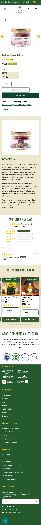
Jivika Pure (23, 524)
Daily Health (7, 439)
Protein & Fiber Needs (10, 428)
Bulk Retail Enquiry (9, 479)
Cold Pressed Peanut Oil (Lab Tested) (28, 299)
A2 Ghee (5, 398)
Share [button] (6, 109)
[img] (7, 254)
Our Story (6, 455)
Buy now (20, 96)
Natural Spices (7, 409)
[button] (5, 9)
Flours (4, 405)
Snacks (5, 416)
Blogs (4, 458)
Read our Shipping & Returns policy (16, 104)
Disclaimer (6, 469)
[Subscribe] (36, 501)
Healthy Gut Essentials (11, 432)
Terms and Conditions (11, 465)
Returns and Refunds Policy (13, 472)
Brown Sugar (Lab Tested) (10, 298)
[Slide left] (2, 36)
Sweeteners (6, 412)
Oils (3, 402)
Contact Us (6, 462)
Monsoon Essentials (9, 442)
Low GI (4, 435)
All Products (6, 395)
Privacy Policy (7, 476)
